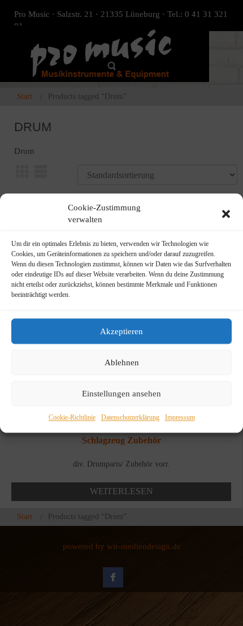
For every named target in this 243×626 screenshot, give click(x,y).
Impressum (180, 418)
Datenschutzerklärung (130, 418)
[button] (226, 213)
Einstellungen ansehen (121, 393)
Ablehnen (122, 362)
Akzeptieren (121, 331)
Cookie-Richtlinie (72, 418)
